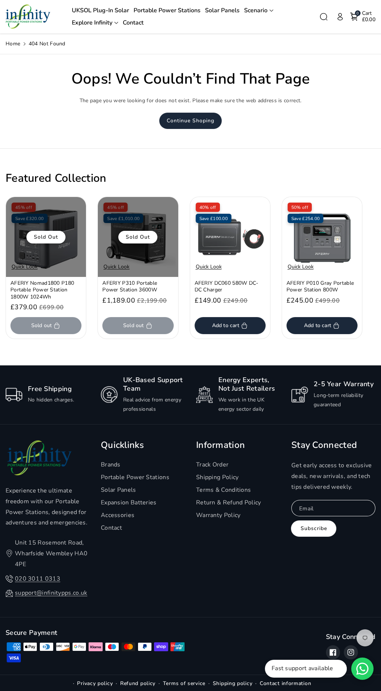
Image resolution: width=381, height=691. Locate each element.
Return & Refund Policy (228, 502)
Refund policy (138, 683)
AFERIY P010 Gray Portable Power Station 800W (320, 286)
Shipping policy (233, 683)
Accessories (117, 515)
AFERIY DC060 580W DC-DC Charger (227, 286)
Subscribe (314, 528)
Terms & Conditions (223, 490)
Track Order (212, 465)
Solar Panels (118, 490)
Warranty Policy (218, 515)
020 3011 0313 (37, 579)
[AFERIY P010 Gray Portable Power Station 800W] (322, 237)
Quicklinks (122, 445)
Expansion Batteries (129, 502)
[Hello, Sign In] (340, 16)
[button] (259, 10)
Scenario (256, 10)
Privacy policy (95, 683)
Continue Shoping (190, 120)
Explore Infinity (92, 23)
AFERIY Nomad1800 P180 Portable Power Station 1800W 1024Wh (42, 290)
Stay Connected (324, 445)
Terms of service (184, 683)
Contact (111, 528)
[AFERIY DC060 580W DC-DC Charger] (230, 237)
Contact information (285, 683)
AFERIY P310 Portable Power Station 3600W (129, 286)
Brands (111, 465)
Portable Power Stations (135, 477)
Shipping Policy (217, 477)
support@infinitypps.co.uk (51, 593)
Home (13, 43)
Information (220, 445)
